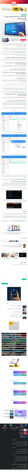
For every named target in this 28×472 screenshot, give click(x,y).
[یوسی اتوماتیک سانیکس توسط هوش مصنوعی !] (24, 313)
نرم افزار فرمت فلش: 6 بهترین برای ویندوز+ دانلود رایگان (14, 258)
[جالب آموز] (14, 5)
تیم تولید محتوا (24, 20)
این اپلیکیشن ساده (24, 232)
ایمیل (25, 276)
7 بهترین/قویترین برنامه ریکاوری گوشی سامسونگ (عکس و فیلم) (5, 413)
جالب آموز (18, 470)
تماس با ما (3, 470)
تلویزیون (25, 238)
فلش (21, 238)
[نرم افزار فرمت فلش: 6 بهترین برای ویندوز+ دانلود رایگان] (14, 255)
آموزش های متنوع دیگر (22, 13)
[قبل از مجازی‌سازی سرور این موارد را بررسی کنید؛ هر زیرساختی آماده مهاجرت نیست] (25, 425)
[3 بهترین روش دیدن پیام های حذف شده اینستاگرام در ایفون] (25, 433)
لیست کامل (25, 377)
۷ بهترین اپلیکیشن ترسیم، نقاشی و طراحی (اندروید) (6, 410)
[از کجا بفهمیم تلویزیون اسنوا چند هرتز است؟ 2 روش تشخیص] (24, 307)
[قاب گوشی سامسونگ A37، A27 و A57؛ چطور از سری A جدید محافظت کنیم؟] (24, 310)
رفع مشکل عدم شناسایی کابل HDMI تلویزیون (20, 220)
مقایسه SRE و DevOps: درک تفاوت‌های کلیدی (21, 436)
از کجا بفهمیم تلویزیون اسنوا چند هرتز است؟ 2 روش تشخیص (16, 305)
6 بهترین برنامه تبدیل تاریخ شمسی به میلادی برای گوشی (21, 418)
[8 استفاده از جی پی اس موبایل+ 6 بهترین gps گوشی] (24, 317)
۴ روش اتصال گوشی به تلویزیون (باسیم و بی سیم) (19, 179)
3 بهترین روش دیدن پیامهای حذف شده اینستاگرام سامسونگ (21, 430)
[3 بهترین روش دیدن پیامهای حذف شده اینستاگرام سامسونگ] (25, 430)
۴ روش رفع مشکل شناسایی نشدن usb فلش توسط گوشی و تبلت (17, 91)
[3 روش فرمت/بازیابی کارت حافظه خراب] (22, 255)
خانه (25, 13)
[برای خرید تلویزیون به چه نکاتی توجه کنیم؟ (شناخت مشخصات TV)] (5, 255)
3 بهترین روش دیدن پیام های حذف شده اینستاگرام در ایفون (21, 433)
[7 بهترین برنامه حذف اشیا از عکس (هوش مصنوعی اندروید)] (11, 417)
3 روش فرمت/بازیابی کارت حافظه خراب (23, 258)
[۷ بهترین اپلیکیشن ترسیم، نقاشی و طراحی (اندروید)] (11, 411)
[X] (14, 429)
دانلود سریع (14, 2)
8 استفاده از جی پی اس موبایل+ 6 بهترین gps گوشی (17, 316)
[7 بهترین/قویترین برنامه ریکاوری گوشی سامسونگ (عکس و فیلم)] (11, 414)
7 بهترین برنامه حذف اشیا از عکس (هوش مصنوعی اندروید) (6, 416)
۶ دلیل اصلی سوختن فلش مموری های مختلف (19, 51)
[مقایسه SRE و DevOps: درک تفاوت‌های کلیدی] (25, 436)
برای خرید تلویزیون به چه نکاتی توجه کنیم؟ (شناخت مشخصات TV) (5, 258)
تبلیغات (5, 470)
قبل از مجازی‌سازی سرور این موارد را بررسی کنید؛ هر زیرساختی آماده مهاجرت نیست (21, 426)
